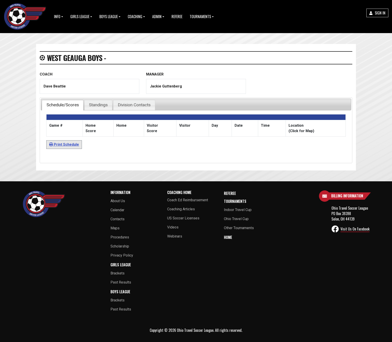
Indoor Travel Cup (238, 210)
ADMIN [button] (157, 16)
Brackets (117, 273)
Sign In (379, 13)
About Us (117, 201)
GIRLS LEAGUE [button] (79, 16)
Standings (98, 104)
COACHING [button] (135, 16)
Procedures (119, 237)
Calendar (117, 210)
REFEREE (177, 16)
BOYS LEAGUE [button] (108, 16)
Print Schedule (66, 144)
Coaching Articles (181, 209)
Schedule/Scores (63, 104)
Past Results (120, 282)
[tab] (62, 105)
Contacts (117, 219)
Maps (115, 228)
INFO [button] (57, 16)
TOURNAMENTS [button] (200, 16)
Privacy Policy (121, 255)
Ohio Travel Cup (236, 219)
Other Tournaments (239, 228)
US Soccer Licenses (183, 218)
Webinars (174, 236)
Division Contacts (134, 104)
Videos (173, 227)
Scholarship (119, 246)
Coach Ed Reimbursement (187, 200)
